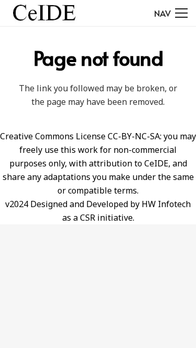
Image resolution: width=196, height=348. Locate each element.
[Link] (44, 13)
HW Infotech (166, 204)
